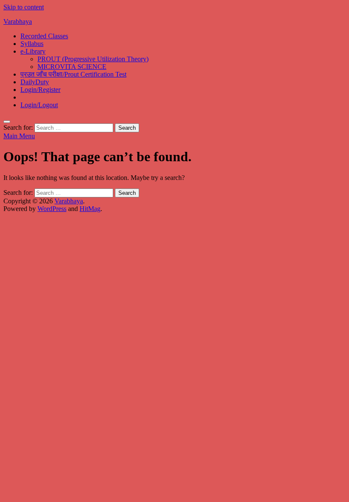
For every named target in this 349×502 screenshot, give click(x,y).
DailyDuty (34, 82)
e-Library (33, 51)
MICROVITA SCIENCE (71, 66)
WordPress (51, 208)
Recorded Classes (44, 36)
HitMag (90, 208)
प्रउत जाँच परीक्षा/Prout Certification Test (73, 74)
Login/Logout (39, 104)
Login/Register (40, 89)
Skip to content (23, 7)
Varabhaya (17, 21)
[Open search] (6, 121)
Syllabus (31, 43)
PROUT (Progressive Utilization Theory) (93, 59)
